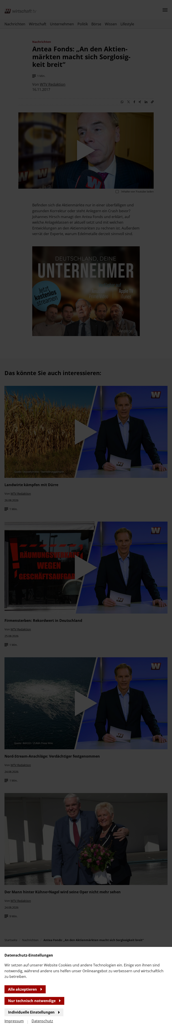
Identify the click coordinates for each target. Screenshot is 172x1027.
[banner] (86, 513)
